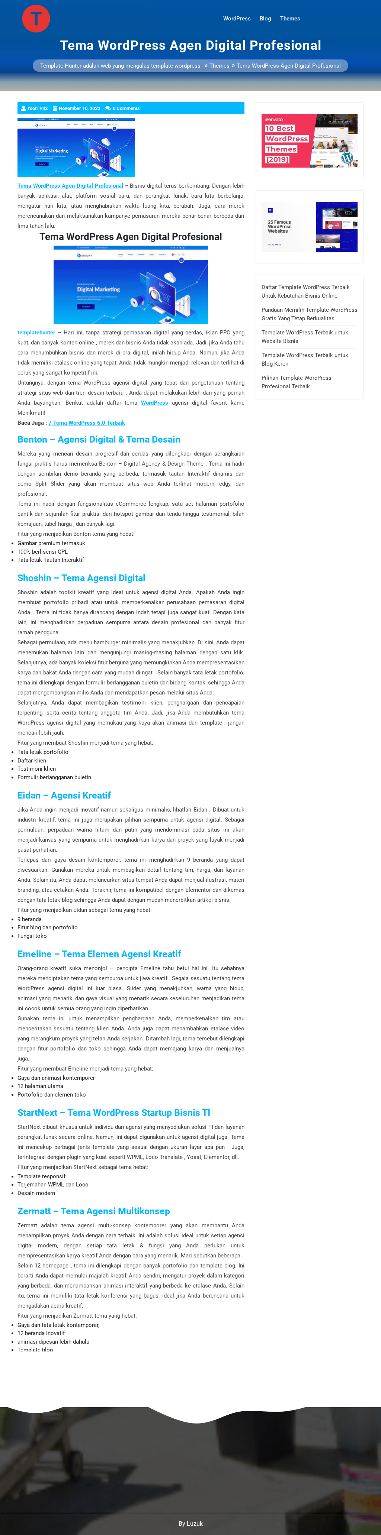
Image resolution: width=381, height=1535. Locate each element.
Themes (290, 18)
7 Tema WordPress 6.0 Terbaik (86, 423)
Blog (265, 18)
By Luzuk (191, 1523)
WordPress (237, 18)
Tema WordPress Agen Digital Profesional (70, 185)
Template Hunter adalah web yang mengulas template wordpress (120, 66)
